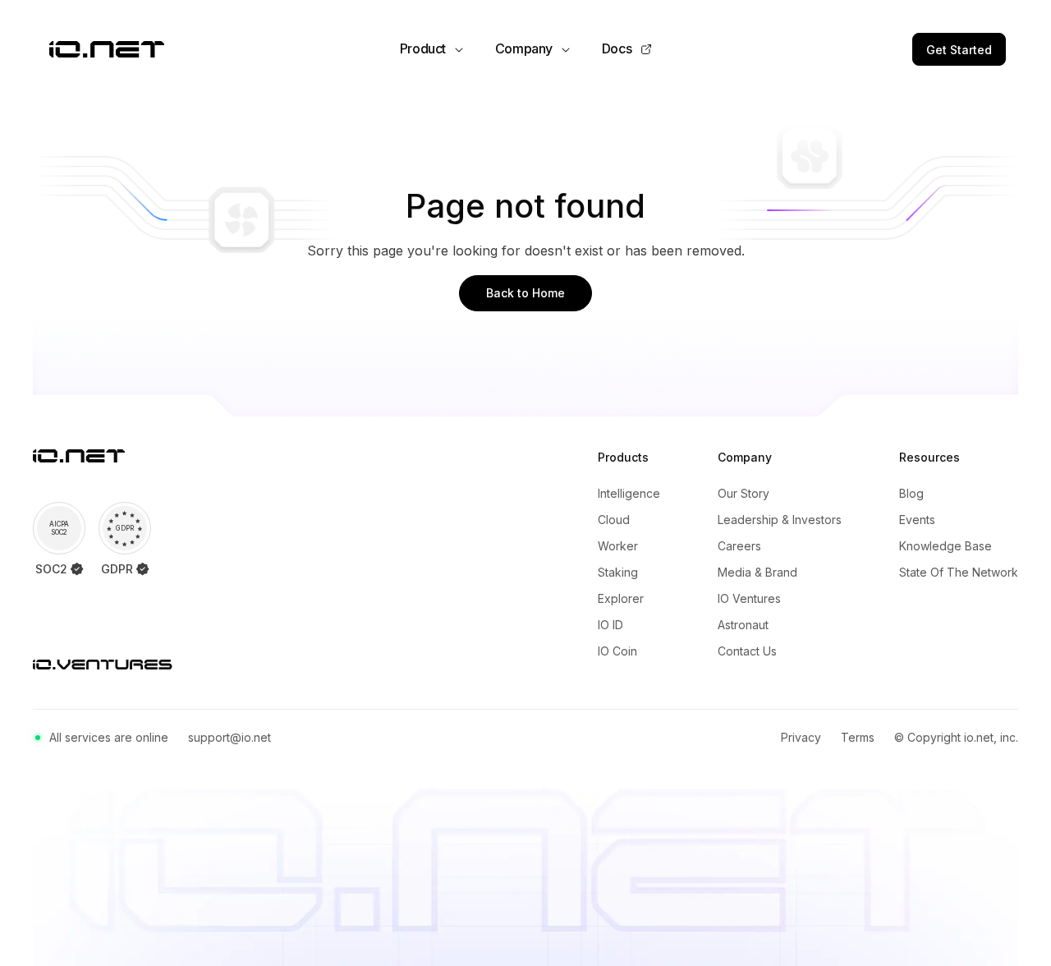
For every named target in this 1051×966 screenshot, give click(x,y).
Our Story (743, 493)
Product (423, 48)
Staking (618, 572)
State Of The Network (958, 572)
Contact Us (747, 651)
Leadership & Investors (780, 520)
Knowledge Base (945, 546)
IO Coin (617, 651)
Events (917, 520)
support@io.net (229, 737)
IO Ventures (749, 598)
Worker (618, 546)
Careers (739, 546)
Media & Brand (757, 572)
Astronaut (743, 625)
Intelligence (629, 493)
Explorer (621, 598)
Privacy (801, 737)
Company (524, 48)
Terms (857, 737)
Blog (911, 493)
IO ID (610, 625)
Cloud (614, 520)
